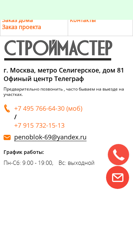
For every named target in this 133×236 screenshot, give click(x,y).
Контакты (83, 20)
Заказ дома (17, 20)
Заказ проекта (21, 27)
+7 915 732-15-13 (39, 125)
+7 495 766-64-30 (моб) (48, 108)
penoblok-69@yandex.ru (50, 137)
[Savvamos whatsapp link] (117, 177)
